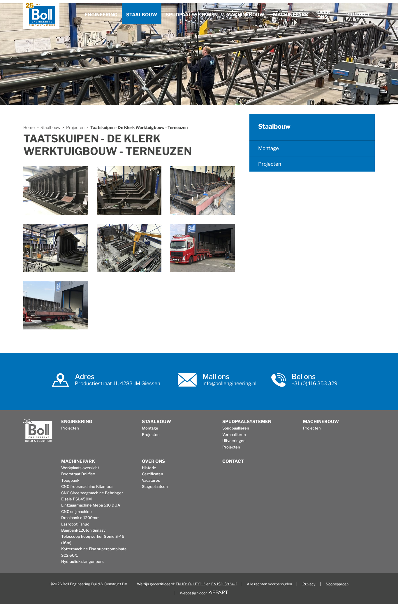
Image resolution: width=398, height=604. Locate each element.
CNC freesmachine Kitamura (86, 486)
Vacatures (151, 480)
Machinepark (291, 15)
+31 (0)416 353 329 (314, 383)
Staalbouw (141, 15)
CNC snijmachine (76, 511)
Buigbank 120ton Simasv (83, 530)
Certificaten (152, 474)
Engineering (101, 15)
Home (29, 127)
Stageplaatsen (155, 486)
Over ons (323, 15)
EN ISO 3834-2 (224, 584)
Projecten (75, 127)
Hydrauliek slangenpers (82, 561)
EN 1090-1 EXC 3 (190, 584)
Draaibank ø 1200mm (80, 517)
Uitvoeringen (234, 440)
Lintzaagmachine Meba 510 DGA (90, 505)
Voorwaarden (337, 584)
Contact (358, 15)
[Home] (41, 16)
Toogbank (70, 480)
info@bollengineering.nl (229, 383)
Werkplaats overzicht (80, 467)
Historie (149, 467)
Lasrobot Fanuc (75, 524)
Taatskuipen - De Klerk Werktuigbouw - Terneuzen (139, 127)
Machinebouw (245, 15)
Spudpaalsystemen (192, 15)
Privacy (309, 584)
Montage (268, 148)
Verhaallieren (234, 434)
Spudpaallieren (235, 428)
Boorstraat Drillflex (78, 474)
